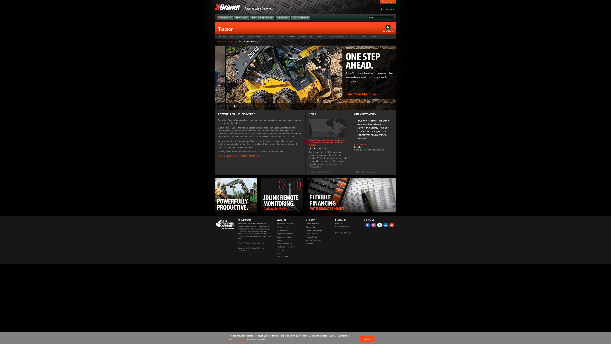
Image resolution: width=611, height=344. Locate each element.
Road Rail (280, 250)
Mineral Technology (284, 243)
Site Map (309, 243)
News (353, 37)
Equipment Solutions (284, 237)
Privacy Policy (311, 237)
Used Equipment (236, 37)
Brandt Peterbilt (283, 227)
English (388, 9)
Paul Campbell (360, 144)
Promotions (321, 37)
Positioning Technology (286, 247)
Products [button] (225, 18)
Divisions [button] (241, 18)
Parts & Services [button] (262, 18)
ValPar (281, 37)
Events (363, 37)
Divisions (231, 41)
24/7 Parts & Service (343, 233)
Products (222, 37)
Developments (282, 230)
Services (291, 37)
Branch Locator (305, 37)
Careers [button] (283, 18)
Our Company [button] (300, 18)
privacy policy (239, 339)
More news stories (320, 172)
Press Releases (312, 234)
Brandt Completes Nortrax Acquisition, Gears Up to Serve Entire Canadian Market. (328, 142)
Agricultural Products (285, 224)
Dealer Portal (387, 2)
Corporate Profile (312, 224)
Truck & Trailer (282, 257)
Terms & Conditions (313, 240)
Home (220, 41)
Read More (315, 167)
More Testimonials (365, 172)
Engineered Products (285, 234)
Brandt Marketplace (256, 37)
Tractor (280, 253)
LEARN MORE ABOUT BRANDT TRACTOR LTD (240, 156)
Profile (271, 37)
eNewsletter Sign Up (338, 37)
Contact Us (374, 37)
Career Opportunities (314, 230)
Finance (280, 240)
